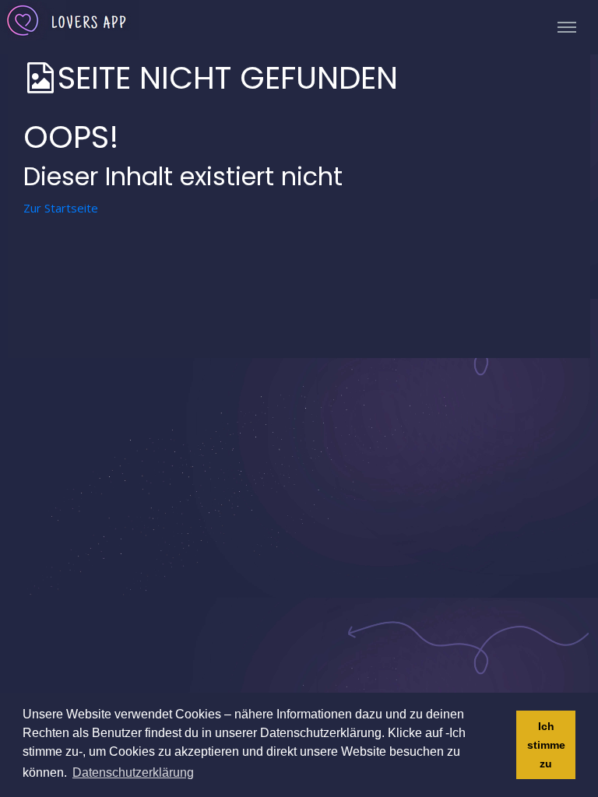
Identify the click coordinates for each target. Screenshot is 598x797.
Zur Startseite (60, 208)
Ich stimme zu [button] (546, 745)
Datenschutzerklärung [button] (133, 772)
